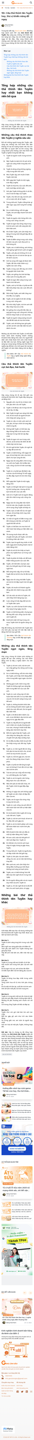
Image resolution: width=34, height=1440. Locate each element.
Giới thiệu (19, 1385)
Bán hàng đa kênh (7, 1388)
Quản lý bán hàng (7, 1391)
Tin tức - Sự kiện (10, 8)
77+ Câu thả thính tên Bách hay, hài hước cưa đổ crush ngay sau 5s (15, 1318)
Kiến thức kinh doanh (8, 1385)
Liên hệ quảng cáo (22, 1388)
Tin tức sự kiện (6, 1396)
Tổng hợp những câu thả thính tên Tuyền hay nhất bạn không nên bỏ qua (16, 57)
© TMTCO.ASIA (12, 1437)
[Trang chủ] (2, 8)
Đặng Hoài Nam (9, 25)
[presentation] (25, 1293)
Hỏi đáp (4, 1393)
